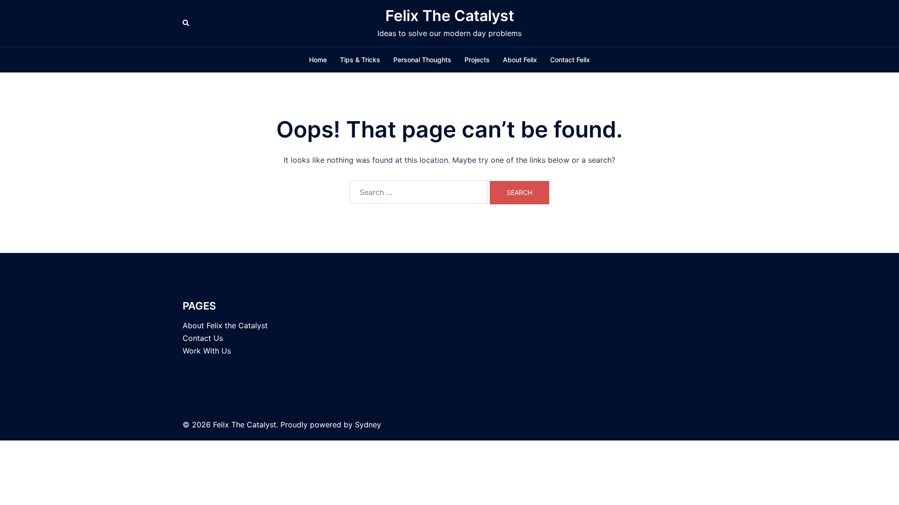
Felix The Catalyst (449, 16)
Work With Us (207, 350)
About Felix (520, 60)
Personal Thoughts (422, 60)
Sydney (368, 424)
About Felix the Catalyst (225, 325)
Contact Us (203, 338)
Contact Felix (570, 60)
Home (318, 60)
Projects (477, 60)
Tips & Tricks (360, 60)
